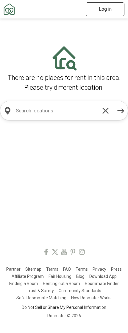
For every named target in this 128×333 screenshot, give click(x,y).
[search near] (7, 110)
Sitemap (33, 269)
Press (116, 269)
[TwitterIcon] (55, 253)
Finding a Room (23, 283)
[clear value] (105, 110)
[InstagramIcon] (81, 253)
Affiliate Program (28, 276)
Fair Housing (60, 276)
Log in (105, 9)
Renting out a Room (61, 283)
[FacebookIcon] (46, 253)
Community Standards (80, 290)
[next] (120, 110)
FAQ (67, 269)
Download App (103, 276)
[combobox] (56, 110)
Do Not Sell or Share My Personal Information (64, 307)
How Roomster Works (91, 297)
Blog (80, 276)
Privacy (99, 269)
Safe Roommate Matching (41, 297)
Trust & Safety (40, 290)
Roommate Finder (102, 283)
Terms (52, 269)
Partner (13, 269)
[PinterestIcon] (72, 253)
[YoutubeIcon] (64, 253)
